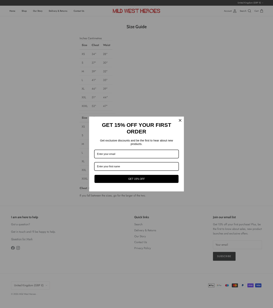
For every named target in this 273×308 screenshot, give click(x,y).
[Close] (180, 120)
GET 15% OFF (136, 179)
